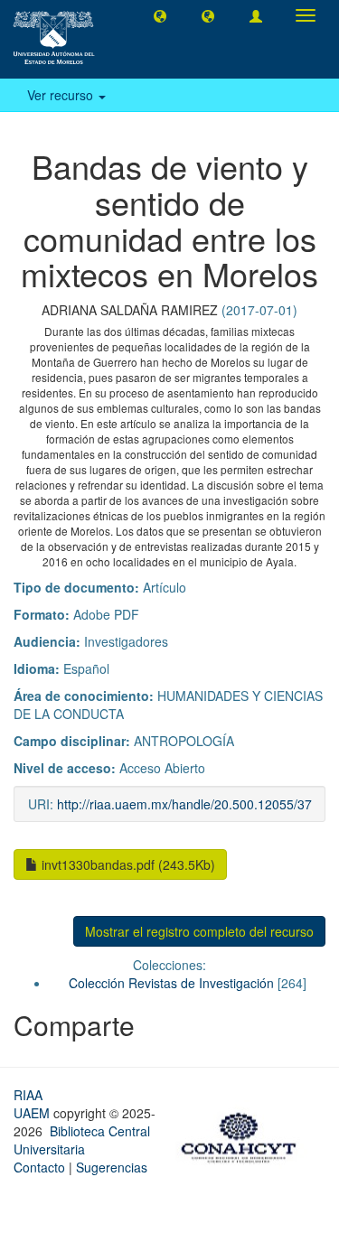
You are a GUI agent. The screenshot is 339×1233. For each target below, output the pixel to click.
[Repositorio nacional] (244, 1135)
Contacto (39, 1167)
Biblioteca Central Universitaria (82, 1140)
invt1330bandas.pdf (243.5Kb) (126, 864)
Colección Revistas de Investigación (171, 983)
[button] (160, 15)
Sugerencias (111, 1167)
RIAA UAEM (33, 1104)
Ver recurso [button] (62, 95)
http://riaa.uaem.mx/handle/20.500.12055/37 (184, 804)
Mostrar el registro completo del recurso (199, 931)
